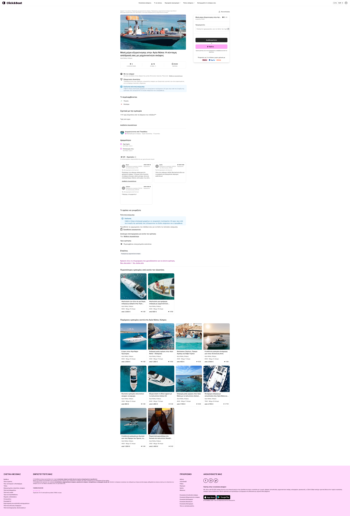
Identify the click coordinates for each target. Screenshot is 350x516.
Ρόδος (181, 483)
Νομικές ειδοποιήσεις (10, 497)
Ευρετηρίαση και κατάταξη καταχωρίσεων (16, 503)
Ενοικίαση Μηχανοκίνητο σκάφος (190, 497)
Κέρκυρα (182, 486)
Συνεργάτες (7, 499)
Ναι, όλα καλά (125, 263)
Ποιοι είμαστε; (8, 481)
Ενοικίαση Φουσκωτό (186, 501)
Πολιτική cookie (8, 492)
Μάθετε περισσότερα (131, 236)
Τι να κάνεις (158, 3)
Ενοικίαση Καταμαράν (186, 499)
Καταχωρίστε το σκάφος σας (206, 3)
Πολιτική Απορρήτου (10, 490)
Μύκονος (182, 490)
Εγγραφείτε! (7, 501)
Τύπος (5, 486)
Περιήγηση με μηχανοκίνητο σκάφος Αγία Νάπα (163, 11)
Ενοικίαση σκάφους (145, 3)
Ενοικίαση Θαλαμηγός (186, 504)
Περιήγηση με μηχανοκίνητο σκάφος (141, 11)
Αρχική (122, 11)
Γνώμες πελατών (38, 488)
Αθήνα (182, 479)
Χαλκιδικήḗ (183, 481)
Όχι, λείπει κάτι (138, 263)
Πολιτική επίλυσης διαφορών (12, 505)
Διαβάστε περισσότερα (128, 125)
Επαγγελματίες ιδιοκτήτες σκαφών (14, 488)
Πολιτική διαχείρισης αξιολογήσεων (15, 508)
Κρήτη (181, 488)
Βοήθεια (6, 479)
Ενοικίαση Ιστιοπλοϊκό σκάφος (189, 495)
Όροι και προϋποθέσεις (11, 494)
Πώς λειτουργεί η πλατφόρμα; (13, 483)
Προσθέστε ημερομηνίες (132, 229)
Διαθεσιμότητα (211, 40)
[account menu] (346, 3)
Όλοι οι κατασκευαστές (187, 506)
